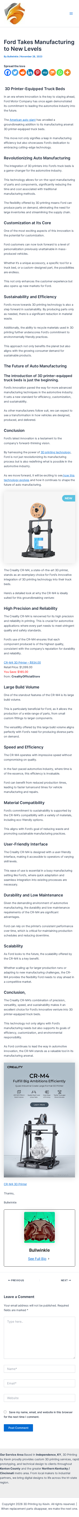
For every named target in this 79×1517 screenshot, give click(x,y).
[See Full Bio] (48, 1259)
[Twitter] (15, 72)
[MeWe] (45, 72)
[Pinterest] (37, 72)
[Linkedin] (30, 72)
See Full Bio (37, 1259)
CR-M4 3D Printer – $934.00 (22, 662)
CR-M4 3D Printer (15, 1184)
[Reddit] (22, 72)
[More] (67, 72)
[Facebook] (7, 72)
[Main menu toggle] (71, 13)
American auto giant (23, 120)
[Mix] (52, 72)
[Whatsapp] (60, 72)
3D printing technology (56, 452)
